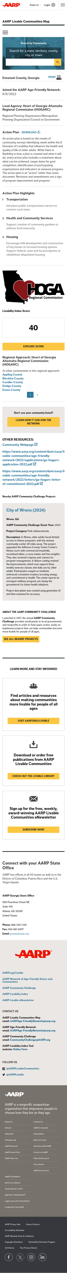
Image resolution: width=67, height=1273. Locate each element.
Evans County (11, 390)
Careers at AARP (41, 1152)
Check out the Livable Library (33, 776)
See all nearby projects (21, 639)
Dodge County (11, 386)
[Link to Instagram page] (31, 1257)
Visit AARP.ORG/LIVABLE (33, 720)
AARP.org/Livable (12, 973)
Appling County (12, 374)
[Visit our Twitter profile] (20, 1257)
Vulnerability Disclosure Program (41, 1242)
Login (47, 4)
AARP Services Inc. (42, 1170)
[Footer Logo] (14, 1094)
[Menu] (5, 32)
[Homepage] (11, 5)
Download (29, 132)
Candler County (12, 382)
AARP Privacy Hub (12, 1224)
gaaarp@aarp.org (19, 933)
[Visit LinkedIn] (43, 1257)
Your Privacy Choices (28, 1248)
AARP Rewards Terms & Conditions (19, 1236)
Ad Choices (9, 1248)
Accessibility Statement (14, 1230)
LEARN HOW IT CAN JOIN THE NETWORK (33, 422)
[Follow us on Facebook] (9, 1257)
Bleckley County (13, 378)
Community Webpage (18, 445)
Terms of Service (33, 1224)
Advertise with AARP (42, 1146)
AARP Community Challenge (19, 988)
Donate (8, 1128)
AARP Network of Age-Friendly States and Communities (27, 980)
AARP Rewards (11, 1146)
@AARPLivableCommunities (22, 1068)
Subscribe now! (33, 829)
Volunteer (9, 1134)
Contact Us (38, 1121)
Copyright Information (14, 1242)
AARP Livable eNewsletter (18, 1000)
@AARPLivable (15, 1074)
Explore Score (33, 346)
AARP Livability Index (15, 994)
